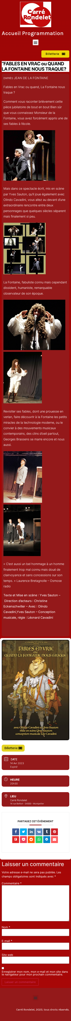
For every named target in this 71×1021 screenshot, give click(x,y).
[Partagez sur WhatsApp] (39, 839)
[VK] (39, 831)
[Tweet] (23, 831)
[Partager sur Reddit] (31, 839)
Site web (7, 954)
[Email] (54, 839)
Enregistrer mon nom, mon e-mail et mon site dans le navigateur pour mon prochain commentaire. (35, 973)
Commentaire (12, 883)
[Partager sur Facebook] (15, 831)
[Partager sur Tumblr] (46, 831)
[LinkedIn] (31, 831)
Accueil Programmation (33, 33)
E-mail (7, 940)
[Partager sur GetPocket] (23, 839)
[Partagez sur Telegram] (46, 839)
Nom (6, 927)
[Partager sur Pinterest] (54, 831)
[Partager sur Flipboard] (15, 839)
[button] (35, 42)
